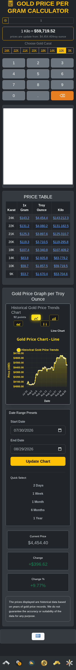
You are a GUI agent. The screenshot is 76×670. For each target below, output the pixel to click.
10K (61, 50)
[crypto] (44, 662)
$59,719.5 (61, 266)
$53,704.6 (61, 274)
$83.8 (24, 258)
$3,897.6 (42, 234)
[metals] (69, 662)
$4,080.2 (42, 226)
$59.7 (24, 266)
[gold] (57, 662)
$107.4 (24, 250)
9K (70, 50)
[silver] (6, 662)
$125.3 (24, 234)
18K (43, 50)
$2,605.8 (42, 258)
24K (6, 50)
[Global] (38, 636)
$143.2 (24, 218)
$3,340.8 (42, 250)
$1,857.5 (42, 266)
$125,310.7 (61, 234)
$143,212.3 (61, 218)
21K (25, 50)
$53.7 (24, 274)
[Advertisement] (38, 146)
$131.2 (24, 226)
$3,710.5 (42, 242)
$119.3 (24, 242)
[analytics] (19, 662)
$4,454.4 (42, 218)
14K (52, 50)
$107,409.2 (61, 250)
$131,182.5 (61, 226)
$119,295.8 (60, 242)
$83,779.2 (61, 258)
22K (16, 50)
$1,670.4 (42, 274)
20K (34, 50)
